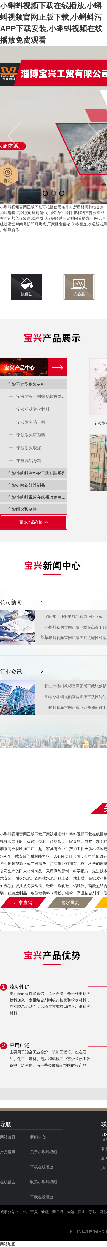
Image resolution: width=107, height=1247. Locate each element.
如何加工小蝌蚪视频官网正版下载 (74, 616)
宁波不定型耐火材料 (26, 384)
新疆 (45, 1212)
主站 (23, 1212)
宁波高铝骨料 (28, 460)
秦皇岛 (58, 1212)
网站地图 (7, 1244)
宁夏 (34, 1212)
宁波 (93, 1212)
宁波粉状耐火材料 (32, 409)
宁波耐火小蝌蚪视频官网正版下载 (41, 396)
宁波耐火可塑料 (30, 435)
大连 (71, 1212)
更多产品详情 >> (33, 522)
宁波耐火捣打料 (30, 422)
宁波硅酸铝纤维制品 (26, 485)
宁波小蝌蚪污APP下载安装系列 (37, 473)
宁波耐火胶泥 (28, 447)
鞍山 (82, 1212)
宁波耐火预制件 (22, 509)
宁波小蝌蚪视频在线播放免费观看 (37, 497)
